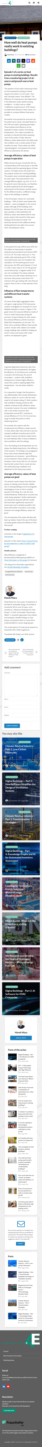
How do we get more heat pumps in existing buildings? (25, 1103)
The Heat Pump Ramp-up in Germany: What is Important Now (25, 1079)
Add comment (31, 55)
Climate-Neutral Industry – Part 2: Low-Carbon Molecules (20, 749)
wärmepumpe (9, 575)
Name (6, 699)
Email (6, 707)
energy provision (10, 38)
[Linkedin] (4, 1386)
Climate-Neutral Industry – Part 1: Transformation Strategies (20, 819)
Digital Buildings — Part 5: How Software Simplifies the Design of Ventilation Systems (20, 785)
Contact (20, 1243)
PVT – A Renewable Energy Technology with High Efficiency (24, 1068)
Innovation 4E (12, 905)
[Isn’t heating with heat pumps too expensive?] (12, 1140)
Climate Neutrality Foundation (18, 567)
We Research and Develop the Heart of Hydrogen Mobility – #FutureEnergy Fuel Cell (19, 960)
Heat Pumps (29, 572)
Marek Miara (10, 55)
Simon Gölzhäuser (13, 870)
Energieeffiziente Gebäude (13, 572)
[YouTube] (8, 1386)
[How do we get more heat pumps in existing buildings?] (12, 1103)
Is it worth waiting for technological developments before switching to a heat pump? (25, 1127)
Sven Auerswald (12, 800)
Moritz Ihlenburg (13, 1010)
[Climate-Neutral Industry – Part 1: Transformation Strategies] (12, 1303)
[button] (9, 61)
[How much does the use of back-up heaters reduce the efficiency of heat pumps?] (12, 1177)
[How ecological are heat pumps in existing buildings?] (12, 1149)
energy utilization (23, 38)
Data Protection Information (12, 1356)
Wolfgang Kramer (13, 835)
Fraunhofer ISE (19, 1442)
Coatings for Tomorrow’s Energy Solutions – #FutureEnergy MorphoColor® (18, 890)
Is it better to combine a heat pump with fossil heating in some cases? (26, 1114)
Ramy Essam (12, 765)
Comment (7, 672)
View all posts (10, 640)
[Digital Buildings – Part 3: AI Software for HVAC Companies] (12, 1057)
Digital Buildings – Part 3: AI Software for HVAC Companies (20, 994)
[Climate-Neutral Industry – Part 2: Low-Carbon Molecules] (12, 1263)
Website (6, 715)
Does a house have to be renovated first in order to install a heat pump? (21, 543)
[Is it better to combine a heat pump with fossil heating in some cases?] (12, 1114)
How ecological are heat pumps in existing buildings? (26, 1149)
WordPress (35, 1442)
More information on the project (16, 560)
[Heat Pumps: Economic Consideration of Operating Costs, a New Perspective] (12, 1090)
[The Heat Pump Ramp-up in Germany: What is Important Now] (12, 1079)
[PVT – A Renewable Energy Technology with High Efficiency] (12, 1068)
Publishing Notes (8, 1360)
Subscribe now (9, 1410)
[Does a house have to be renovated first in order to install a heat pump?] (12, 1191)
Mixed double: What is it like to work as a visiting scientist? (20, 924)
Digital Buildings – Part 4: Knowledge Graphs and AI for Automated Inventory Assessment (20, 855)
